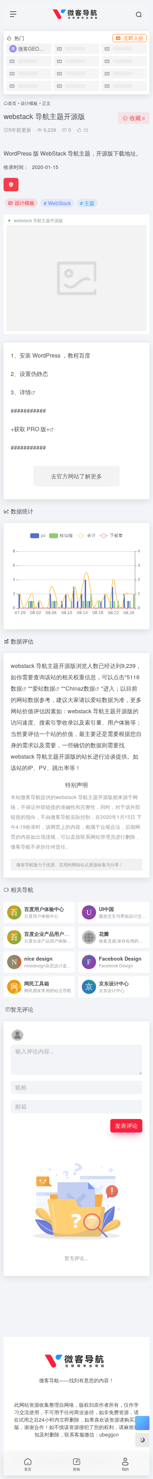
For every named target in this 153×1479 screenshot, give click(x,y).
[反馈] (11, 184)
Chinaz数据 (80, 688)
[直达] (69, 907)
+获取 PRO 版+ (30, 429)
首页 (12, 103)
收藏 (137, 118)
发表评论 (126, 1125)
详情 (25, 392)
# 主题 (87, 203)
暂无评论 (22, 1009)
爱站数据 (43, 688)
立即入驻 (133, 37)
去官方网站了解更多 (76, 476)
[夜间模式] (142, 1440)
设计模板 (29, 103)
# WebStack (57, 203)
